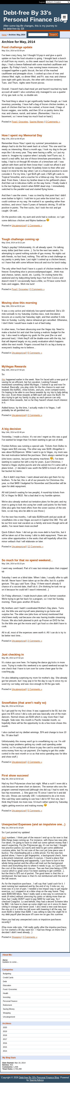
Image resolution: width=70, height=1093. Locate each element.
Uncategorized (9, 1017)
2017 (5, 1039)
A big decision (11, 429)
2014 (5, 1051)
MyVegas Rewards (14, 366)
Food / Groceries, (20, 121)
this (3, 379)
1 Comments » (35, 225)
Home (4, 35)
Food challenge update (17, 47)
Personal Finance (10, 1001)
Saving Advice (37, 1080)
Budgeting (7, 974)
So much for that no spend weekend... (27, 560)
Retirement (7, 1005)
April (4, 837)
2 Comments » (35, 415)
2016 (5, 1043)
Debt (5, 981)
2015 (5, 1047)
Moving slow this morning (19, 302)
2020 (5, 1027)
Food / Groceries (10, 989)
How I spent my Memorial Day (22, 135)
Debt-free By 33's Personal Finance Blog (39, 1077)
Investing (6, 997)
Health (5, 993)
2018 (5, 1035)
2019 (5, 1031)
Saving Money (9, 1009)
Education (7, 985)
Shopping (7, 1013)
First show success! (15, 775)
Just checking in (13, 654)
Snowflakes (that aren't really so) (24, 702)
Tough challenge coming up (20, 239)
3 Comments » (37, 289)
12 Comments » (35, 546)
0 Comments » (53, 121)
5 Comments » (35, 810)
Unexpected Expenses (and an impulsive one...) (33, 824)
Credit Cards (8, 977)
